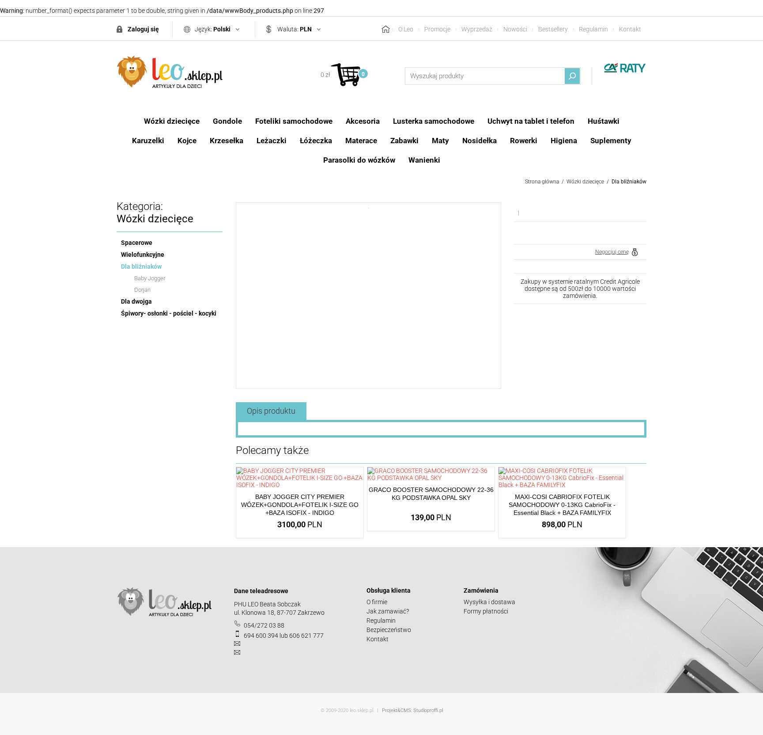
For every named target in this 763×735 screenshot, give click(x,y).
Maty (440, 140)
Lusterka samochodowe (433, 121)
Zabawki (404, 140)
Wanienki (424, 160)
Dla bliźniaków (629, 182)
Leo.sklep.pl (170, 72)
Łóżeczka (316, 140)
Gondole (227, 121)
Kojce (187, 140)
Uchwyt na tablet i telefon (530, 121)
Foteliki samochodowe (293, 121)
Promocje (437, 29)
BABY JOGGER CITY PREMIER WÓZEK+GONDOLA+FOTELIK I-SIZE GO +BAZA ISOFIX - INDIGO (300, 504)
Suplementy (610, 140)
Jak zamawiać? (387, 611)
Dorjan (142, 289)
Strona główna (542, 182)
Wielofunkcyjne (142, 254)
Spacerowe (136, 242)
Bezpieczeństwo (388, 629)
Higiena (564, 140)
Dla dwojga (136, 301)
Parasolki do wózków (359, 160)
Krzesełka (226, 140)
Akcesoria (363, 121)
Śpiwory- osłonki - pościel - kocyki (168, 313)
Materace (361, 140)
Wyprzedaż (476, 29)
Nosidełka (479, 140)
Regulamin (593, 29)
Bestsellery (553, 29)
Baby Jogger (149, 278)
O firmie (376, 602)
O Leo (405, 29)
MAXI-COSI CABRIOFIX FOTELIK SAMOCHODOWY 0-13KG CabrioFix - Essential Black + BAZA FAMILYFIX (562, 504)
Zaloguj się (143, 29)
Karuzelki (148, 140)
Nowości (515, 29)
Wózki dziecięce (172, 121)
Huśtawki (603, 121)
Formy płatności (486, 611)
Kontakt (630, 29)
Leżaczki (272, 140)
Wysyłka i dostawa (489, 602)
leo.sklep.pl (361, 710)
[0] (345, 74)
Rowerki (523, 140)
